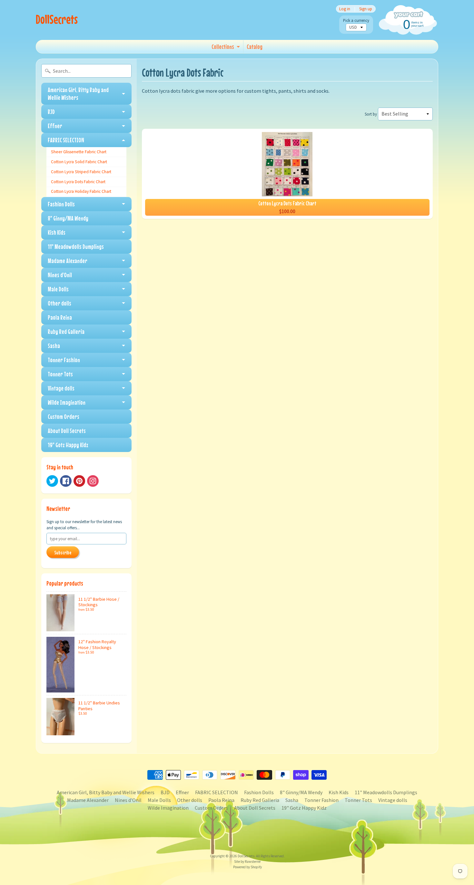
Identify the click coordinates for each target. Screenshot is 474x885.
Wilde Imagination (66, 402)
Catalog (254, 46)
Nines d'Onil (60, 274)
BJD (51, 111)
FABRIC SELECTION (66, 140)
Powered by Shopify (247, 867)
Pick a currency (356, 20)
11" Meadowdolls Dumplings (76, 246)
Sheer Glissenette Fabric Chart (78, 152)
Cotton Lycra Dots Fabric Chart (78, 181)
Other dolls (59, 303)
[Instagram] (93, 481)
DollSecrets (57, 19)
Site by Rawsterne (247, 861)
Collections (223, 46)
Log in (344, 9)
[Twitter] (52, 481)
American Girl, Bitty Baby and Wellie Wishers (78, 93)
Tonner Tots (60, 374)
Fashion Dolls (61, 204)
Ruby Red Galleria (66, 331)
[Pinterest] (79, 481)
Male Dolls (58, 289)
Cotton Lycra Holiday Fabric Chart (81, 191)
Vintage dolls (61, 388)
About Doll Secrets (67, 430)
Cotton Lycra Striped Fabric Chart (81, 171)
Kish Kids (56, 232)
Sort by (371, 114)
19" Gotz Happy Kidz (68, 444)
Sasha (54, 345)
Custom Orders (63, 416)
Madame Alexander (67, 260)
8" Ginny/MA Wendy (68, 218)
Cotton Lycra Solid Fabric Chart (79, 162)
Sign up (365, 9)
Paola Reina (60, 317)
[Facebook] (66, 481)
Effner (55, 125)
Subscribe (62, 552)
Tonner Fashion (64, 359)
